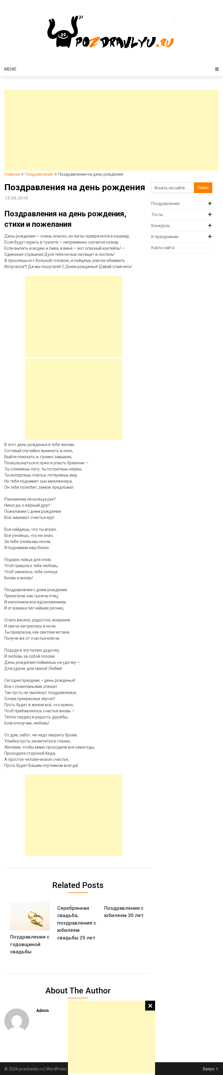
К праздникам (164, 236)
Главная (12, 174)
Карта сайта (163, 247)
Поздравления (39, 174)
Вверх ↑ (211, 1069)
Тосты (157, 214)
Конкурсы (160, 225)
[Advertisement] (111, 1037)
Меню (10, 69)
